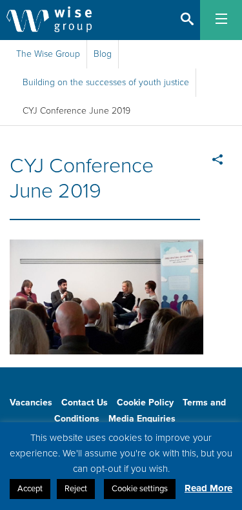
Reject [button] (76, 489)
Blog (103, 53)
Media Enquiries (142, 418)
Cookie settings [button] (140, 489)
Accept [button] (30, 489)
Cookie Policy (145, 402)
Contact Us (84, 402)
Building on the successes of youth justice (106, 82)
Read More (208, 488)
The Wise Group (48, 53)
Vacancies (31, 402)
